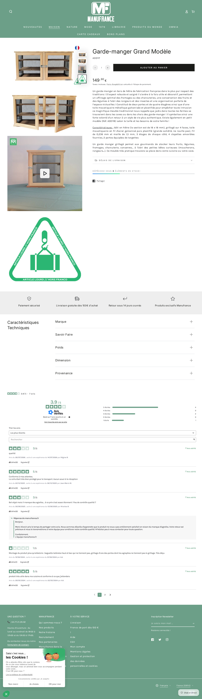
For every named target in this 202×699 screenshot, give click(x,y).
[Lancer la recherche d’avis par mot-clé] (194, 439)
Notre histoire (47, 632)
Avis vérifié (191, 448)
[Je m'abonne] (194, 623)
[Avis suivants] (110, 595)
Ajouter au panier (154, 67)
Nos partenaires (48, 641)
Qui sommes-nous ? (50, 622)
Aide (72, 637)
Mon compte (77, 646)
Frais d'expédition (115, 84)
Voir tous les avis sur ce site (55, 422)
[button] (10, 11)
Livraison (75, 622)
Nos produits (46, 627)
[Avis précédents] (94, 594)
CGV (72, 641)
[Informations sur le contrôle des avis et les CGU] (69, 417)
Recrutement (46, 637)
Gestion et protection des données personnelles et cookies (83, 661)
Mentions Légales (80, 651)
